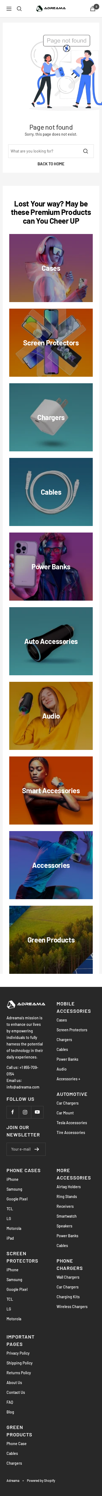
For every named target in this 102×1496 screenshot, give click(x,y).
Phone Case (17, 1443)
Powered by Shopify (41, 1480)
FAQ (10, 1402)
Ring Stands (67, 1196)
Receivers (65, 1206)
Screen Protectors (72, 1029)
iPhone (12, 1179)
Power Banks (67, 1059)
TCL (10, 1208)
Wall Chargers (68, 1277)
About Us (14, 1382)
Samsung (14, 1189)
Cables (62, 1049)
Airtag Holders (69, 1186)
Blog (10, 1412)
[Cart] (92, 8)
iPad (10, 1238)
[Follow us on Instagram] (25, 1112)
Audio (62, 1069)
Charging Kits (68, 1296)
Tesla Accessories (72, 1122)
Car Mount (65, 1113)
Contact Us (16, 1392)
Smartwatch (67, 1216)
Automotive (72, 1094)
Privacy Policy (18, 1353)
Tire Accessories (71, 1132)
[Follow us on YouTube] (37, 1112)
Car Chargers (68, 1103)
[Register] (37, 1149)
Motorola (14, 1228)
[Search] (19, 8)
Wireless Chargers (72, 1306)
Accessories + (68, 1079)
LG (9, 1218)
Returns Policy (19, 1372)
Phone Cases (24, 1170)
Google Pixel (17, 1199)
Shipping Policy (20, 1363)
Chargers (64, 1039)
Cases (62, 1020)
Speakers (64, 1226)
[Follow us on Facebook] (13, 1112)
